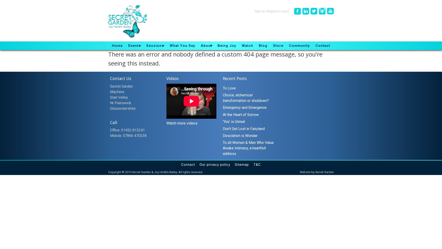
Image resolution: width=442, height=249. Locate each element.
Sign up (260, 11)
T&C (257, 165)
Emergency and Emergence (245, 107)
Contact (188, 165)
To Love (229, 88)
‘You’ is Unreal (234, 121)
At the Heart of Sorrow (241, 115)
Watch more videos (182, 123)
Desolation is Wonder (240, 135)
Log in (285, 11)
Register (273, 11)
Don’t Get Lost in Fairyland (244, 129)
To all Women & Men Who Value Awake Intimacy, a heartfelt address (248, 148)
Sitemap (242, 165)
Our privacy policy (215, 165)
